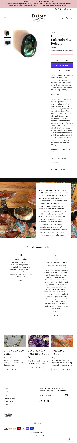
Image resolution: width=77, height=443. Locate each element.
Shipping (54, 50)
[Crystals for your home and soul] (38, 341)
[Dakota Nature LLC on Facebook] (44, 401)
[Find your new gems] (15, 341)
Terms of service (9, 398)
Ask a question (59, 158)
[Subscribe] (66, 395)
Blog (5, 395)
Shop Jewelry (11, 369)
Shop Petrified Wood (62, 369)
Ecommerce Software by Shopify (38, 436)
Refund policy (8, 401)
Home (53, 32)
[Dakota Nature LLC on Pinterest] (48, 401)
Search (6, 389)
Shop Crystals (35, 368)
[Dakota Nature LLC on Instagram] (41, 401)
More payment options (62, 70)
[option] (38, 4)
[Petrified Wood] (62, 341)
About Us (7, 392)
